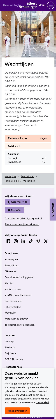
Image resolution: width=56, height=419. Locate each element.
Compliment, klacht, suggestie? (23, 218)
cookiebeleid (42, 402)
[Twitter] (45, 241)
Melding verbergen (17, 410)
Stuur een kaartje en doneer (22, 224)
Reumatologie (12, 5)
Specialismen (27, 176)
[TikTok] (31, 241)
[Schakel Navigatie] (50, 5)
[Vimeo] (38, 241)
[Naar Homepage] (28, 8)
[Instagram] (16, 241)
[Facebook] (8, 241)
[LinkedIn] (23, 241)
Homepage (10, 176)
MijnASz (16, 210)
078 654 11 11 (19, 202)
